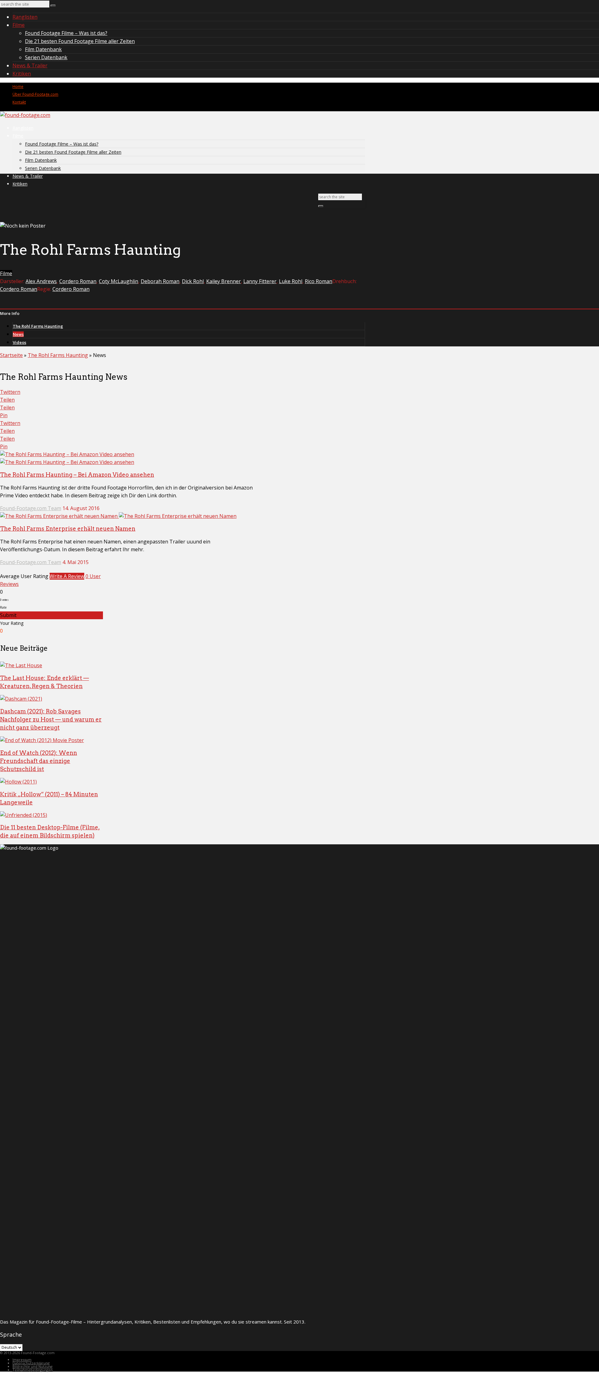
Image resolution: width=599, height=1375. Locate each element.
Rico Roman (318, 281)
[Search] (53, 6)
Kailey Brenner (223, 281)
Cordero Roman (77, 281)
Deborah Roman (160, 281)
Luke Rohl (290, 281)
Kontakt (19, 102)
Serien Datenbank (46, 57)
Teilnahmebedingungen (32, 1370)
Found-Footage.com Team (30, 508)
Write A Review (67, 576)
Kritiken (21, 73)
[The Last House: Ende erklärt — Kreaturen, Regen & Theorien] (21, 665)
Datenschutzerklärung (31, 1363)
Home (17, 86)
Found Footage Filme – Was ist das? (66, 33)
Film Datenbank (43, 49)
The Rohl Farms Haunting (38, 326)
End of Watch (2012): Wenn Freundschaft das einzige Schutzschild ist (38, 761)
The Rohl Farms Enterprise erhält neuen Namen (67, 528)
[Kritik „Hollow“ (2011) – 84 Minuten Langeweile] (18, 781)
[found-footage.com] (25, 115)
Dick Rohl (193, 281)
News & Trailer (29, 65)
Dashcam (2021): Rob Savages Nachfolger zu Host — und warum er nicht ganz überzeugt (51, 719)
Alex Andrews (41, 281)
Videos (19, 342)
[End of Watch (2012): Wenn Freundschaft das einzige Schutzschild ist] (42, 740)
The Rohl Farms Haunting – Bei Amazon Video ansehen (77, 474)
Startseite (11, 355)
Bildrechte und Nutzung (32, 1366)
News (18, 334)
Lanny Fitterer (259, 281)
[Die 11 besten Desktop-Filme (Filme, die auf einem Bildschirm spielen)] (23, 815)
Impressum (22, 1359)
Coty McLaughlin (118, 281)
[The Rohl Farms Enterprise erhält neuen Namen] (118, 516)
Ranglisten (24, 16)
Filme (18, 25)
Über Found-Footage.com (35, 94)
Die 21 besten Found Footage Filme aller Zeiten (80, 41)
